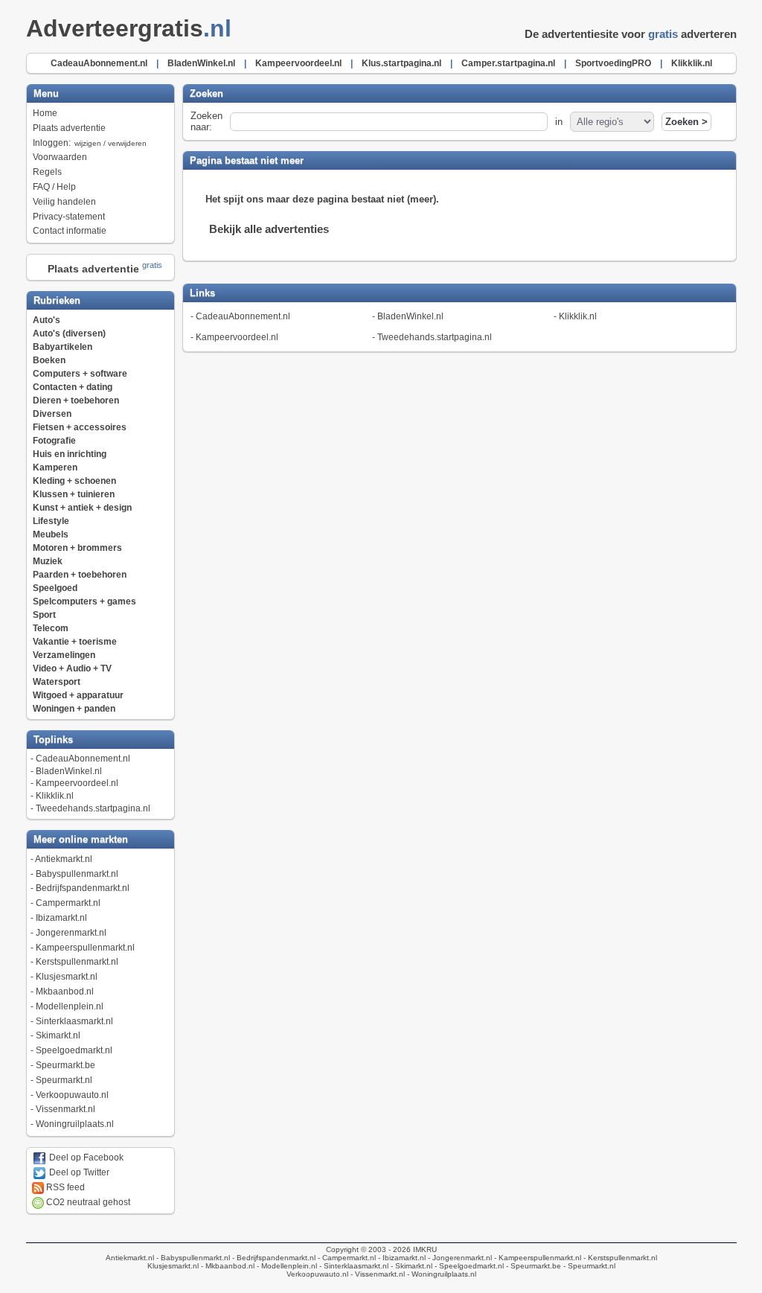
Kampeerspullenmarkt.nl (85, 947)
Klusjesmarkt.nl (66, 976)
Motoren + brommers (77, 548)
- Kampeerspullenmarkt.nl (536, 1258)
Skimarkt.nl (58, 1035)
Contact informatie (69, 231)
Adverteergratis (128, 28)
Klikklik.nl (55, 796)
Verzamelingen (64, 655)
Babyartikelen (62, 347)
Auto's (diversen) (69, 333)
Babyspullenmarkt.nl (77, 874)
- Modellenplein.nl (285, 1266)
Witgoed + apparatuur (78, 695)
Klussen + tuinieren (74, 494)
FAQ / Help (54, 187)
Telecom (50, 628)
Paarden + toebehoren (80, 574)
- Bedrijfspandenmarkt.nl (273, 1258)
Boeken (49, 360)
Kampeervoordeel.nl (77, 783)
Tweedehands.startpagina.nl (93, 808)
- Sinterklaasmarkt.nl (352, 1266)
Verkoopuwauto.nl (72, 1095)
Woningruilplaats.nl (75, 1124)
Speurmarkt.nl (64, 1080)
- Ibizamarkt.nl (401, 1258)
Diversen (52, 414)
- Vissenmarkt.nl (376, 1274)
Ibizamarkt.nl (61, 918)
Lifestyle (51, 521)
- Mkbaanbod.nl (226, 1266)
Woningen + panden (74, 708)
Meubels (50, 534)
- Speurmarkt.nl (588, 1266)
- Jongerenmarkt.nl (459, 1258)
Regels (47, 172)
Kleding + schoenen (74, 481)
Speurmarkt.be (65, 1065)
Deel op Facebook (85, 1157)
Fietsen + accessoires (80, 427)
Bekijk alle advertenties (269, 229)
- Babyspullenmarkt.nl (192, 1258)
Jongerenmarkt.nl (71, 933)
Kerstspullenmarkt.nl (77, 962)
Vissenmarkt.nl (65, 1109)
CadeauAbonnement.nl (83, 758)
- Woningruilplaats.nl (440, 1274)
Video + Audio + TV (72, 668)
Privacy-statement (69, 216)
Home (45, 113)
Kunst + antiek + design (82, 507)
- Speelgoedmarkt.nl (468, 1266)
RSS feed (64, 1187)
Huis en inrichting (69, 454)
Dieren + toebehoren (76, 400)
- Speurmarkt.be (532, 1266)
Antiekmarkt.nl (63, 859)
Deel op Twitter (78, 1172)
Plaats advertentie (69, 128)
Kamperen (55, 467)
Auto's (46, 320)
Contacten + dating (72, 387)
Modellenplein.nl (69, 1006)
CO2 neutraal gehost (87, 1202)
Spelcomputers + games (84, 601)
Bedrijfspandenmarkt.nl (82, 888)
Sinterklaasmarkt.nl (74, 1021)
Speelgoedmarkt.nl (74, 1050)
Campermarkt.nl (68, 903)
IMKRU (425, 1249)
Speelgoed (55, 588)
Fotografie (54, 440)
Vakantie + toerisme (75, 641)
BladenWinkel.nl (69, 771)
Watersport (56, 682)
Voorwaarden (60, 157)
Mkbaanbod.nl (65, 991)
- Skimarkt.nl (410, 1266)
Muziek (48, 561)
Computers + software (80, 373)
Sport (44, 615)
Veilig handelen (64, 202)
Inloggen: (90, 143)
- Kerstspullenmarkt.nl (619, 1258)
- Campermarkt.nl (346, 1258)
